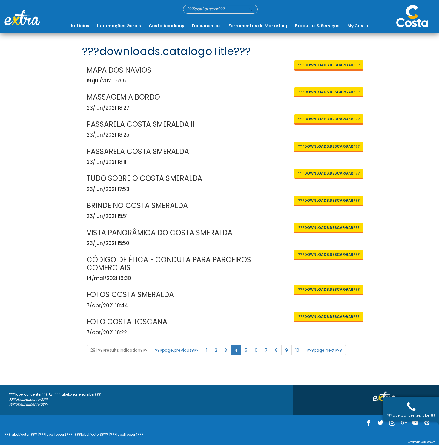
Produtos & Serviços (317, 26)
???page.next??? (324, 350)
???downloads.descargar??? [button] (329, 65)
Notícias (80, 26)
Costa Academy (166, 26)
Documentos (206, 26)
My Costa (357, 26)
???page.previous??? (177, 350)
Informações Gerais (119, 26)
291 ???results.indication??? (119, 350)
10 (297, 350)
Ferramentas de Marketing (257, 26)
